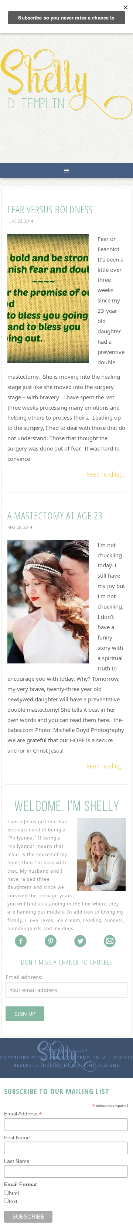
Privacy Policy (66, 1050)
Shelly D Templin (66, 84)
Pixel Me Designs (96, 1065)
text (13, 1201)
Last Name (17, 1161)
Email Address (23, 1113)
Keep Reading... (106, 474)
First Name (17, 1137)
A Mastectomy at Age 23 (55, 515)
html (14, 1193)
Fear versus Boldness (50, 209)
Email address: (24, 977)
